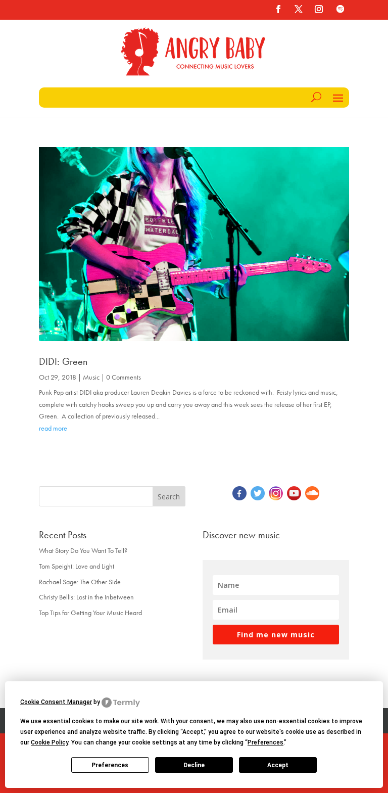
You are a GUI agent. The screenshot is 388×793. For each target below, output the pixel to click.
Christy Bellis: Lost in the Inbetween (86, 596)
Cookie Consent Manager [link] (56, 702)
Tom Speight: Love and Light (76, 566)
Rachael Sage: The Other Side (80, 581)
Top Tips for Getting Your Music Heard (90, 612)
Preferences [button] (265, 742)
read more (53, 428)
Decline (194, 765)
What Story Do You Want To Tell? (83, 550)
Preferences (109, 765)
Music (91, 377)
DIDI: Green (63, 361)
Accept (277, 765)
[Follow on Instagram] (319, 9)
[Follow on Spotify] (340, 9)
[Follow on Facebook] (278, 9)
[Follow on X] (298, 9)
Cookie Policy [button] (49, 742)
